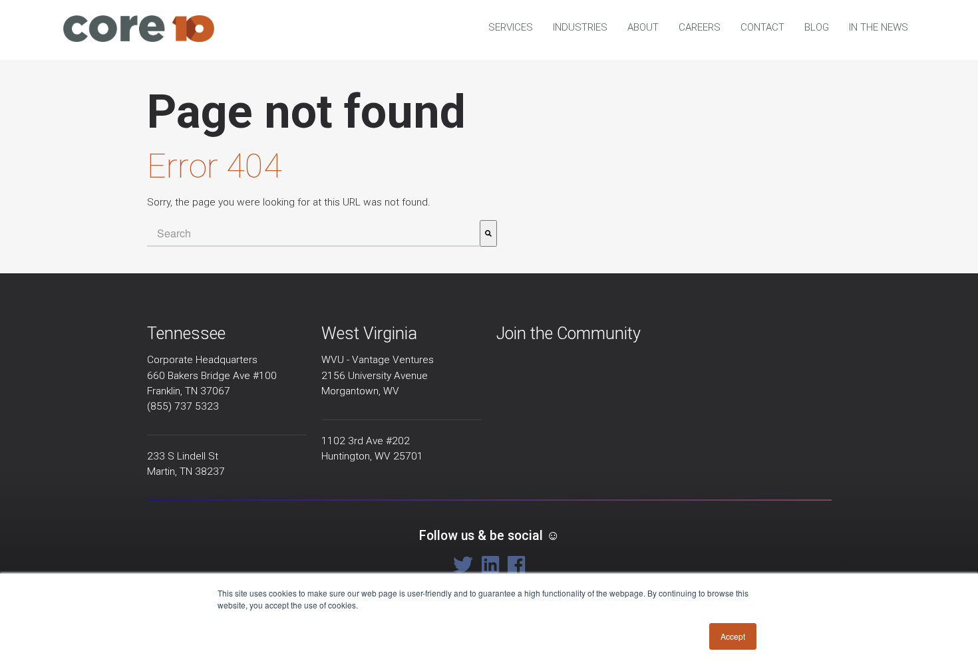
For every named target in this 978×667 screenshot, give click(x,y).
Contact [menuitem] (762, 27)
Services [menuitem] (510, 27)
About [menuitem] (643, 27)
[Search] (488, 233)
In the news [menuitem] (878, 27)
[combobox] (313, 233)
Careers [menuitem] (700, 27)
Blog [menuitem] (816, 27)
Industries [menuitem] (580, 27)
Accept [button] (733, 636)
